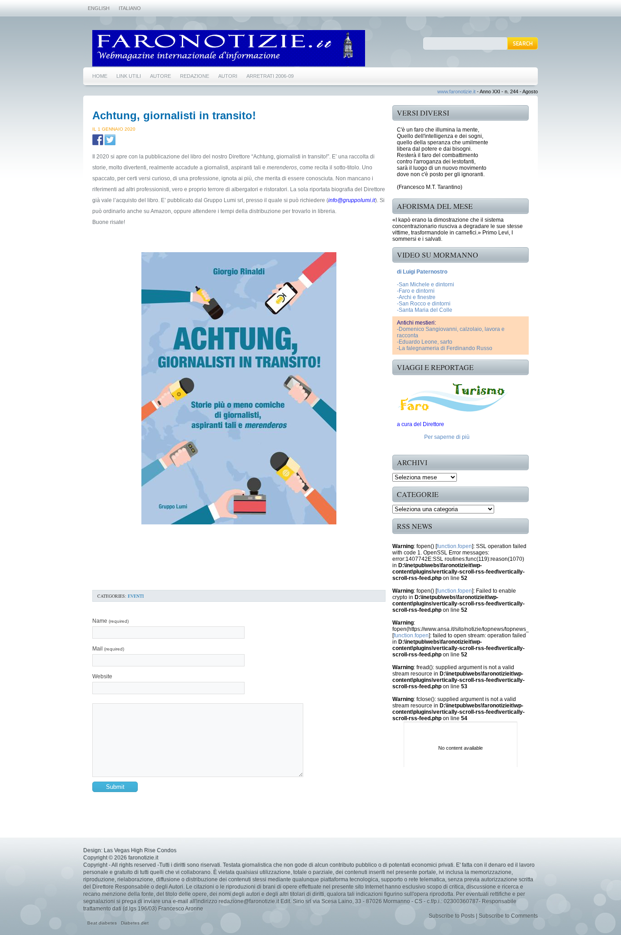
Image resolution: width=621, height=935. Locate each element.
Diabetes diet (135, 922)
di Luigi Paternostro (422, 272)
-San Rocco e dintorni (424, 303)
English (99, 8)
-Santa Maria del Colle (424, 310)
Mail (108, 648)
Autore (160, 76)
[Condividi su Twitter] (110, 139)
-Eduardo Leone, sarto (424, 342)
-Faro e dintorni (416, 291)
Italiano (130, 8)
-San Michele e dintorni (425, 284)
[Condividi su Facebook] (97, 139)
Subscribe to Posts (452, 916)
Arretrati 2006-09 (270, 76)
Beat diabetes (102, 922)
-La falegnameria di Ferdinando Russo (444, 348)
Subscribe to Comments (508, 916)
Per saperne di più (447, 437)
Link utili (128, 76)
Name (110, 621)
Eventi (136, 596)
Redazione (194, 76)
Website (102, 676)
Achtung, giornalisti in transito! (174, 115)
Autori (227, 76)
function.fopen (454, 546)
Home (99, 76)
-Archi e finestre (416, 297)
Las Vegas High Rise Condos (140, 850)
